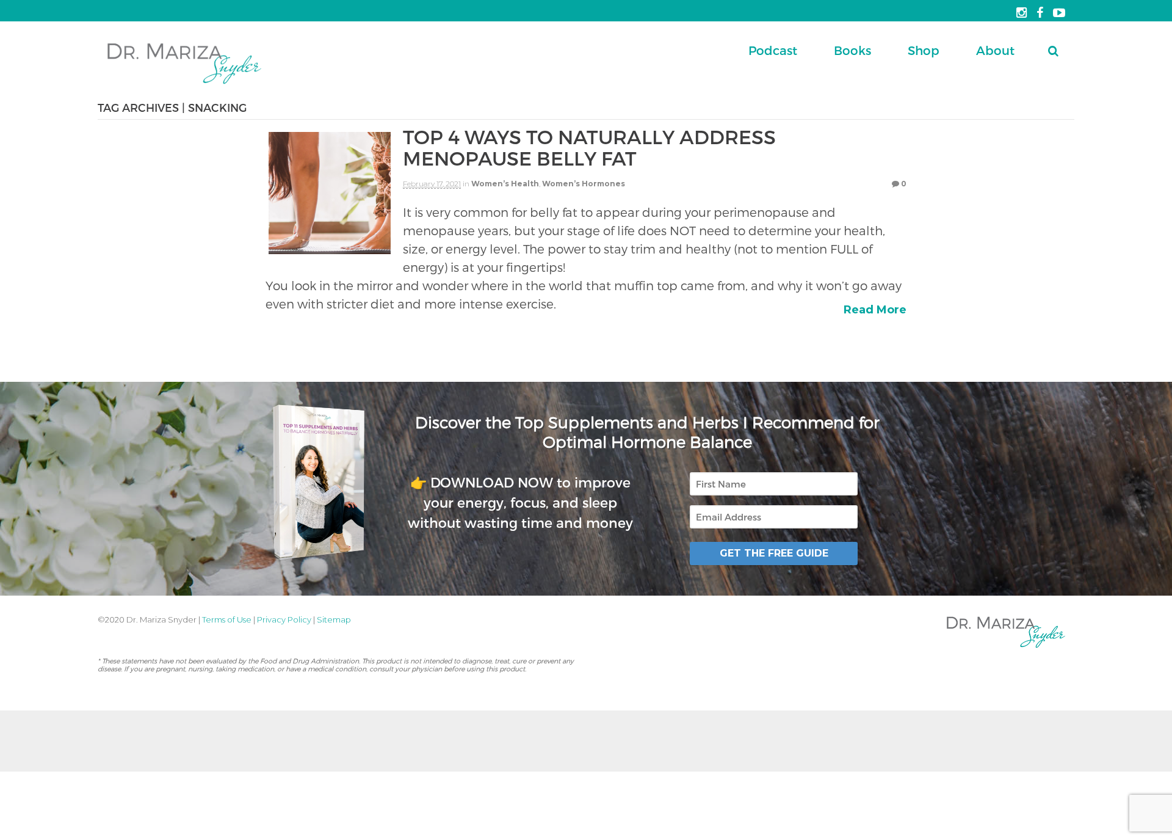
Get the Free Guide (774, 553)
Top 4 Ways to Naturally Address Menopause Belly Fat (589, 147)
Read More (875, 309)
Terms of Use (226, 619)
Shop (923, 50)
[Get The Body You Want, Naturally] (184, 85)
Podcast (772, 50)
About (995, 50)
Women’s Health (505, 183)
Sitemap (334, 619)
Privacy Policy (284, 619)
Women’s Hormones (583, 183)
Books (852, 50)
